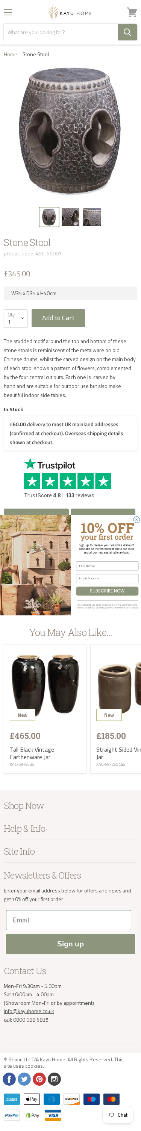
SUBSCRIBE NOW (107, 591)
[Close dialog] (136, 520)
